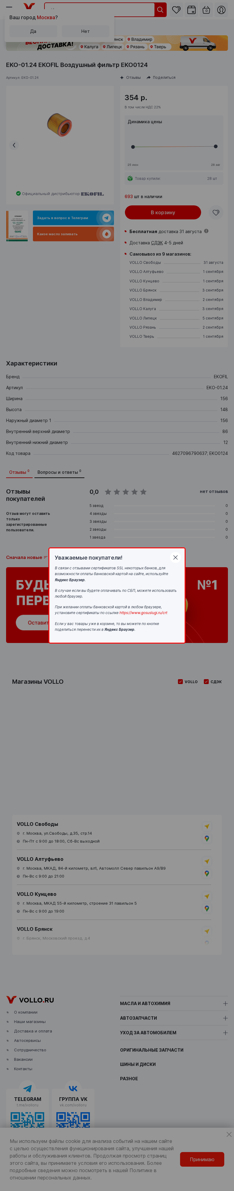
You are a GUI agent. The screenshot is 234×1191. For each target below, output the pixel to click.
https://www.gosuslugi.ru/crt (143, 612)
